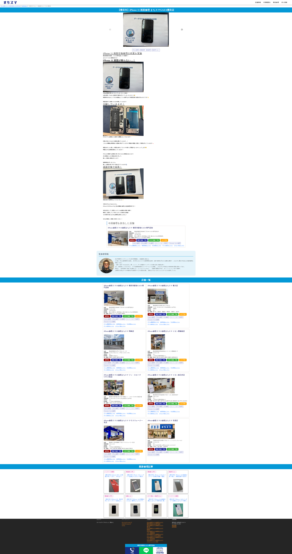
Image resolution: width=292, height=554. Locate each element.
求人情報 (284, 2)
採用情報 (174, 526)
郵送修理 (276, 2)
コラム (123, 525)
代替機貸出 (267, 2)
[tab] (144, 45)
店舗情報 (258, 2)
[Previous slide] (110, 29)
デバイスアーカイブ (127, 522)
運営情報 (174, 525)
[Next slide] (182, 29)
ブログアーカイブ (126, 524)
